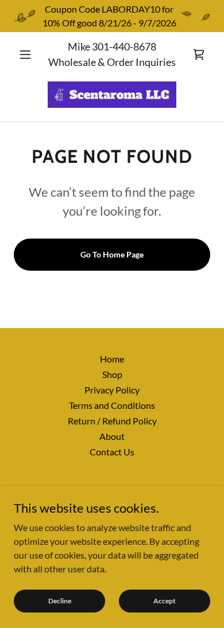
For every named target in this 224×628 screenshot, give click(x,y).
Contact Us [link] (112, 451)
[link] (198, 54)
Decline (59, 600)
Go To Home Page (112, 254)
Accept (164, 600)
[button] (28, 54)
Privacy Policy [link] (112, 389)
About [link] (112, 436)
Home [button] (112, 358)
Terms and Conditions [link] (112, 405)
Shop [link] (112, 374)
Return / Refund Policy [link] (112, 420)
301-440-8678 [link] (124, 46)
